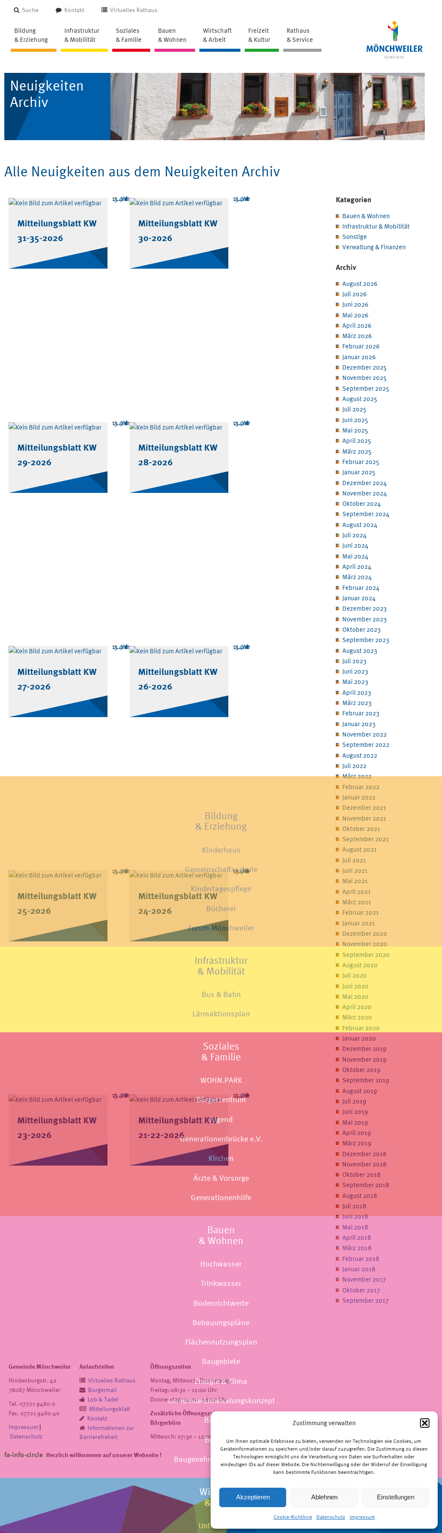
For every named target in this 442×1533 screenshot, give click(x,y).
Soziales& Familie (221, 1051)
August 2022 (359, 755)
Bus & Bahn (221, 994)
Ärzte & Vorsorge (221, 1177)
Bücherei (221, 908)
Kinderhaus (221, 849)
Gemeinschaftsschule (221, 869)
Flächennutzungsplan (221, 1341)
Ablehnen (324, 1497)
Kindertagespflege (221, 888)
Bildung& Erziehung (221, 821)
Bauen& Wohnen (221, 1235)
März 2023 (357, 702)
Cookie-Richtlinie (293, 1517)
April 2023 (356, 692)
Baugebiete (221, 1361)
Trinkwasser (221, 1283)
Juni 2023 (355, 671)
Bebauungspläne (221, 1322)
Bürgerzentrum (221, 1099)
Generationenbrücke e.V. (221, 1138)
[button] (424, 1423)
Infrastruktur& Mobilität (221, 965)
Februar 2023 (360, 713)
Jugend (221, 1119)
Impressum (362, 1517)
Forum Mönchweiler (221, 927)
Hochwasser (221, 1263)
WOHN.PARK (221, 1080)
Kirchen (221, 1158)
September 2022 (365, 744)
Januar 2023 (359, 723)
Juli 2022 (354, 765)
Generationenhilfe (221, 1197)
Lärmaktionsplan (221, 1013)
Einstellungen (395, 1497)
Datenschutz (330, 1517)
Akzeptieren (253, 1497)
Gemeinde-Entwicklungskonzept (221, 1400)
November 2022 (364, 734)
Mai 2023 (355, 681)
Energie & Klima (221, 1381)
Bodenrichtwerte (221, 1302)
